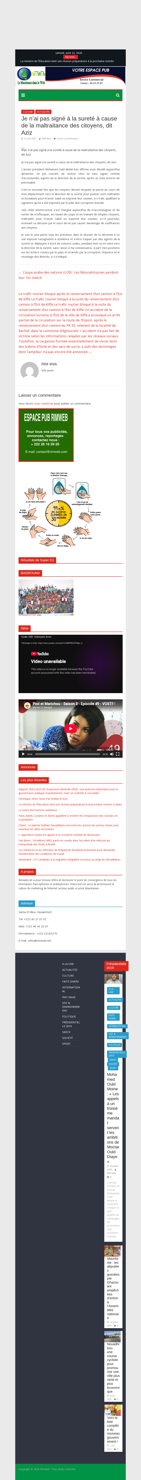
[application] (71, 664)
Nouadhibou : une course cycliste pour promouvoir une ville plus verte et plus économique (113, 1367)
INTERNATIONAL (117, 1026)
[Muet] (112, 754)
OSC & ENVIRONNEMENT (70, 1006)
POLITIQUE (69, 1016)
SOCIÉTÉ (67, 1038)
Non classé (68, 997)
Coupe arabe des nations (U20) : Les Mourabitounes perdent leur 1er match (68, 275)
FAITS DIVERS (70, 981)
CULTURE (68, 975)
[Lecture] (23, 754)
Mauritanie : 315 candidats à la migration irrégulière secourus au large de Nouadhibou (69, 859)
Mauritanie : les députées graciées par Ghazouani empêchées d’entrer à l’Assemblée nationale (113, 1288)
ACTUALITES (43, 111)
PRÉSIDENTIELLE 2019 (117, 1054)
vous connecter (44, 403)
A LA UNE (28, 111)
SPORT (66, 1043)
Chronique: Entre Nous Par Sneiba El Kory (43, 798)
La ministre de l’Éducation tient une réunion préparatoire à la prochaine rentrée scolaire (70, 804)
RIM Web (47, 138)
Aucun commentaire (67, 138)
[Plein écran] (118, 754)
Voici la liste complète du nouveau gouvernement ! (113, 1429)
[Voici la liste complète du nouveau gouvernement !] (112, 1406)
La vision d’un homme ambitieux (38, 810)
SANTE (66, 1032)
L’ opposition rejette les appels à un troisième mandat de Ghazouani (59, 835)
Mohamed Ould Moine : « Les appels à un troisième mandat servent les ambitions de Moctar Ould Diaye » (113, 1118)
